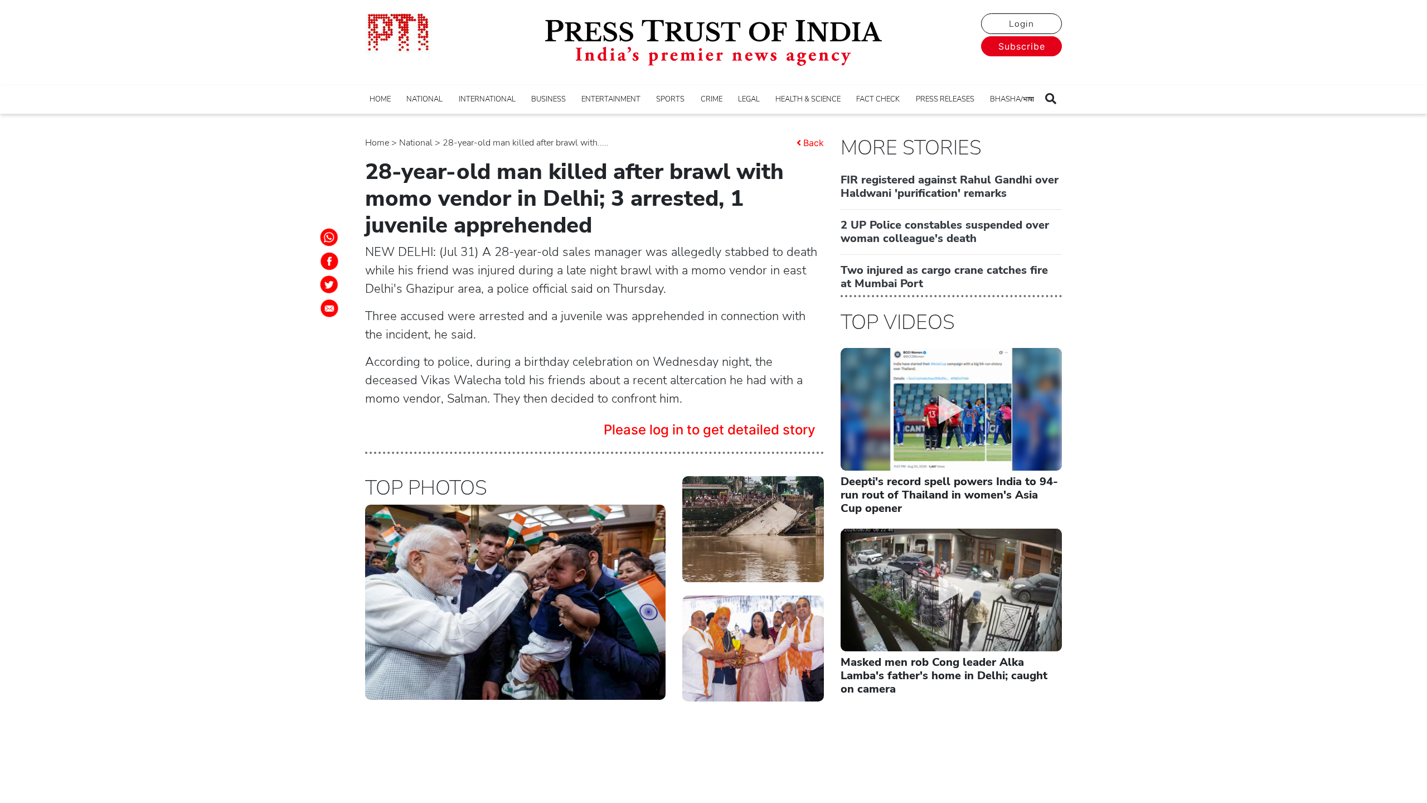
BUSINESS (548, 99)
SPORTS (670, 99)
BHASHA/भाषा (1012, 99)
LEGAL (749, 99)
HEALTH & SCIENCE (808, 99)
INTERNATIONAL (487, 99)
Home (377, 143)
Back (813, 142)
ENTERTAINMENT (610, 99)
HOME (380, 99)
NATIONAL (424, 99)
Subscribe (1021, 46)
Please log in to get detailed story (710, 430)
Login (1021, 24)
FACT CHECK (878, 99)
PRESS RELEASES (945, 99)
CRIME (711, 99)
